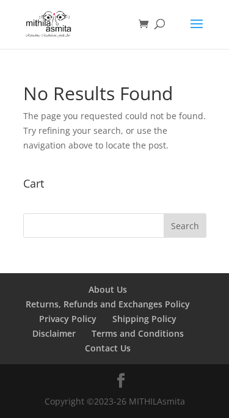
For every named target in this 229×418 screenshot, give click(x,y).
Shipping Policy (144, 318)
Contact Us (108, 348)
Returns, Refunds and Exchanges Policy (108, 304)
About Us (108, 289)
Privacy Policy (67, 318)
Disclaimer (54, 333)
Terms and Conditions (138, 333)
